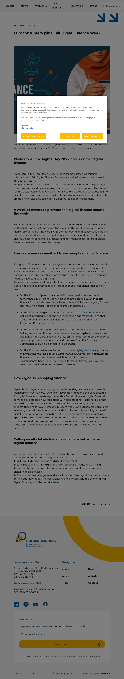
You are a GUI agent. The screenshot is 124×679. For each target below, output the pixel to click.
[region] (62, 119)
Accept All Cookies (92, 136)
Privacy (25, 125)
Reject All (69, 136)
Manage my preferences (34, 136)
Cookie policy (28, 128)
